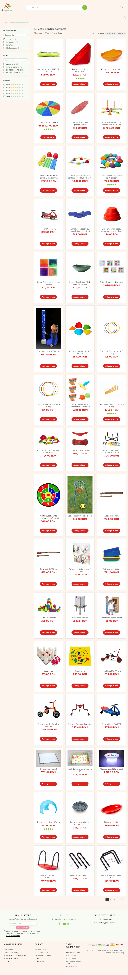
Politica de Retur (41, 952)
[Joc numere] (80, 656)
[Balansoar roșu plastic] (80, 439)
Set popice (48, 671)
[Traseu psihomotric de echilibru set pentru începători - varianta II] (48, 160)
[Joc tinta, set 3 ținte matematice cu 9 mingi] (48, 495)
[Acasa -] (12, 7)
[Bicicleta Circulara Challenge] (80, 709)
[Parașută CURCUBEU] (48, 107)
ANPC (37, 958)
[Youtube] (64, 924)
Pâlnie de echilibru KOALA (48, 822)
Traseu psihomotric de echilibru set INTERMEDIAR (80, 177)
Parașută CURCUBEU (48, 122)
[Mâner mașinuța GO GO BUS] (111, 860)
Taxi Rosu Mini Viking (111, 671)
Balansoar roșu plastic (80, 450)
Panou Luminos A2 (48, 769)
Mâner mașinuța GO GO (80, 875)
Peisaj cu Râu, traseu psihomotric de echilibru (80, 405)
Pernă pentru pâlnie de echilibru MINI (80, 823)
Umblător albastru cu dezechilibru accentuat (80, 230)
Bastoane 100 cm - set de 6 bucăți (112, 405)
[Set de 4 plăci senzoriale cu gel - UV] (48, 267)
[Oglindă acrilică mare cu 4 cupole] (80, 554)
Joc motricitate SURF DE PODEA (48, 70)
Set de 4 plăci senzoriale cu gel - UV (48, 283)
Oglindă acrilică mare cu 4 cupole (80, 570)
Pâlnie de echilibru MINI (111, 69)
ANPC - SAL (39, 961)
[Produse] (3, 18)
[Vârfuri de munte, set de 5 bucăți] (80, 328)
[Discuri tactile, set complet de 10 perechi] (111, 160)
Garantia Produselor (43, 955)
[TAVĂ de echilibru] (111, 807)
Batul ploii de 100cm (48, 569)
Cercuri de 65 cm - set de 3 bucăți (48, 405)
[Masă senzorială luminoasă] (111, 758)
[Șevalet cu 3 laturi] (80, 605)
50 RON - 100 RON (13, 67)
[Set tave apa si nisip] (111, 554)
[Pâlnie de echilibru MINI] (111, 54)
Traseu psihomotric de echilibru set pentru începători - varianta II (48, 177)
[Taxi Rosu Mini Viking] (111, 656)
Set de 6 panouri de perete (111, 282)
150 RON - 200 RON (13, 73)
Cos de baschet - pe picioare (80, 516)
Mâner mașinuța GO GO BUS (111, 876)
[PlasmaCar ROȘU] (48, 214)
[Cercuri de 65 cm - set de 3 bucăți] (48, 389)
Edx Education (11, 48)
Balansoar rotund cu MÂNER (48, 876)
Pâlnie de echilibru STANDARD (80, 70)
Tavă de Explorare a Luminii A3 (80, 770)
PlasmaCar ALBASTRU (112, 724)
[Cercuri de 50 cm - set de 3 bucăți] (111, 328)
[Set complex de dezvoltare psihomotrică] (48, 439)
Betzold (9, 39)
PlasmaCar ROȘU (48, 229)
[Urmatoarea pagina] (122, 899)
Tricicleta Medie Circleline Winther (48, 725)
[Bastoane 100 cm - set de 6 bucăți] (111, 389)
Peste (8, 85)
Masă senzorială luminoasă (111, 769)
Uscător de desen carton (111, 618)
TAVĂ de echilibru (111, 822)
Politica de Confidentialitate (15, 955)
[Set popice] (48, 656)
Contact (7, 961)
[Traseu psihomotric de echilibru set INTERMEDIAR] (80, 160)
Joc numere (80, 671)
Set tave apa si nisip (111, 569)
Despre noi (8, 949)
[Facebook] (59, 924)
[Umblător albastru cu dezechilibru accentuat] (80, 214)
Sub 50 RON (11, 64)
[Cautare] (84, 7)
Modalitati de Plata (42, 949)
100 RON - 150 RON (13, 70)
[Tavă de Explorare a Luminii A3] (80, 758)
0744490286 (107, 919)
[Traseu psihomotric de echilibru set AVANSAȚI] (111, 107)
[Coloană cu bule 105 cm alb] (48, 328)
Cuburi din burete (48, 618)
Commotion (11, 42)
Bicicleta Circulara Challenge (80, 724)
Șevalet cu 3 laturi (80, 618)
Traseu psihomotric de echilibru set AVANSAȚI (112, 123)
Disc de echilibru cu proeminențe (80, 123)
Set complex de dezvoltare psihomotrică (48, 451)
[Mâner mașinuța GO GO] (80, 860)
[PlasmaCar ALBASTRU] (111, 709)
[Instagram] (69, 924)
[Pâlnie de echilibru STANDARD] (80, 54)
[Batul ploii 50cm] (111, 495)
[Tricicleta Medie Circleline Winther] (48, 709)
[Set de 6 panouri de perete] (111, 267)
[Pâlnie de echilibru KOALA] (48, 807)
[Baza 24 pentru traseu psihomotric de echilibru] (111, 214)
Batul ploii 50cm (112, 516)
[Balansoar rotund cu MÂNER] (48, 860)
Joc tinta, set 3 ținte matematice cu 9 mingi (48, 517)
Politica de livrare (11, 958)
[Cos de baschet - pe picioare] (80, 494)
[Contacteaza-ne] (125, 17)
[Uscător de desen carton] (111, 605)
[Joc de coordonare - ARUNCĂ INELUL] (111, 439)
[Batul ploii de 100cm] (48, 554)
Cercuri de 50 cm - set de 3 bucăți (111, 352)
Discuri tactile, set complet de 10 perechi (111, 177)
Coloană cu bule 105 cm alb (48, 351)
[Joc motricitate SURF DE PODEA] (48, 54)
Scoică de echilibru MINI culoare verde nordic (79, 283)
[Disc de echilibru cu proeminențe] (80, 107)
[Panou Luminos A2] (48, 758)
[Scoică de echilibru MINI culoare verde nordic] (80, 267)
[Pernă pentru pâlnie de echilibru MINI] (80, 807)
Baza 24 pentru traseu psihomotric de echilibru (111, 230)
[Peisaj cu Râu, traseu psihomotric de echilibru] (80, 389)
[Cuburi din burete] (48, 605)
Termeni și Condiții (11, 952)
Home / (6, 23)
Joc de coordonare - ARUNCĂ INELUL (111, 451)
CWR (8, 45)
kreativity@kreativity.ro (106, 923)
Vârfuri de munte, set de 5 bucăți (80, 352)
